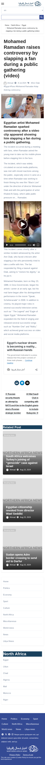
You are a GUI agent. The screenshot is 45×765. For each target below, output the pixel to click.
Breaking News (7, 95)
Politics (6, 588)
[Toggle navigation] (2, 4)
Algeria (6, 680)
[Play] (7, 245)
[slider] (20, 245)
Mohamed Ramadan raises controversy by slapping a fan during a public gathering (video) (22, 58)
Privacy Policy (14, 755)
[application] (22, 224)
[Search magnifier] (41, 17)
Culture (6, 608)
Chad (5, 673)
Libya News (8, 641)
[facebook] (9, 734)
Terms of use (28, 755)
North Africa (8, 615)
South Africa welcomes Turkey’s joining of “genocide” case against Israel (21, 461)
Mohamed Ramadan (25, 86)
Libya (5, 667)
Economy (7, 595)
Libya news (30, 729)
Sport (5, 601)
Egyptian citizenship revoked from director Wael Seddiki (20, 510)
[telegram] (3, 734)
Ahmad (10, 83)
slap (36, 86)
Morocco (7, 693)
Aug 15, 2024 (25, 470)
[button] (23, 224)
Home (6, 581)
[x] (6, 734)
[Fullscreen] (38, 245)
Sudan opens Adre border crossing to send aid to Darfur (21, 558)
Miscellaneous (27, 95)
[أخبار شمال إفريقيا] (31, 4)
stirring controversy (12, 90)
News (5, 634)
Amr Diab (36, 83)
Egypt (7, 86)
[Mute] (34, 245)
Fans (13, 86)
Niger (5, 700)
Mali (5, 686)
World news (8, 628)
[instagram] (12, 734)
